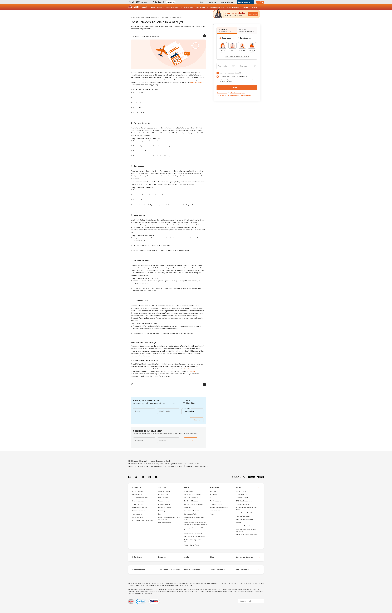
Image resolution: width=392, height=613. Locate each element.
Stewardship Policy (190, 514)
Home (133, 18)
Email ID (162, 440)
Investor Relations (227, 2)
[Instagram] (136, 477)
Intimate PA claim (164, 504)
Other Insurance (233, 7)
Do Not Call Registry (191, 501)
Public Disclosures (216, 504)
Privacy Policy (188, 491)
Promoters (213, 494)
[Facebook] (129, 477)
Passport (192, 371)
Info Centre (212, 2)
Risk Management (216, 501)
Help (201, 2)
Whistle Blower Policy (191, 545)
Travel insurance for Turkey (194, 369)
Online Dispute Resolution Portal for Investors (169, 518)
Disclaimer (187, 507)
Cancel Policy (221, 95)
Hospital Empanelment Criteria (246, 513)
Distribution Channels (243, 504)
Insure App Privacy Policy (192, 494)
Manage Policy (233, 95)
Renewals (245, 7)
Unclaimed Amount (164, 501)
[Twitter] (143, 477)
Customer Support (164, 491)
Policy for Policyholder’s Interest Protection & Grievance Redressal (195, 524)
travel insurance (196, 82)
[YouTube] (149, 477)
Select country (245, 38)
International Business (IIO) (245, 519)
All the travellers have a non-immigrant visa (234, 76)
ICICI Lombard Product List (193, 533)
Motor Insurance (157, 7)
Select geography (228, 38)
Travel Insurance (187, 7)
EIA (159, 514)
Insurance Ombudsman (191, 511)
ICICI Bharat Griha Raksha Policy (143, 520)
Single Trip (225, 30)
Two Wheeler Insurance (140, 498)
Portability (161, 511)
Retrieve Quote (163, 498)
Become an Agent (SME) (244, 526)
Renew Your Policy (164, 507)
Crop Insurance (137, 514)
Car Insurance (137, 494)
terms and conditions (236, 73)
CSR (211, 498)
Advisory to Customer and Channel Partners (196, 529)
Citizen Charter (163, 494)
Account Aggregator (243, 516)
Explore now (253, 14)
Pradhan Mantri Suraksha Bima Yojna (246, 508)
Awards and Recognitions (219, 507)
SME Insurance (201, 7)
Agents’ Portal (241, 491)
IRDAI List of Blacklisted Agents (246, 534)
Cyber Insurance (137, 517)
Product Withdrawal (191, 498)
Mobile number (165, 411)
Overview (213, 491)
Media (212, 514)
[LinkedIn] (156, 477)
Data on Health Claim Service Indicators (246, 530)
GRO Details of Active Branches (194, 536)
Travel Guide (154, 18)
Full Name (139, 440)
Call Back (158, 2)
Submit (197, 420)
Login (260, 2)
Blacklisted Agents (242, 498)
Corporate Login (241, 494)
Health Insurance (172, 7)
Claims (254, 7)
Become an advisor (244, 2)
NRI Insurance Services (139, 507)
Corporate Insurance (217, 7)
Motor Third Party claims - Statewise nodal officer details (194, 541)
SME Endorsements (164, 523)
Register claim (246, 95)
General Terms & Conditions (193, 504)
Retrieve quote (222, 92)
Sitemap (239, 523)
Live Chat (171, 2)
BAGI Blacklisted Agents (244, 501)
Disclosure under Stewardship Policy (194, 518)
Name (137, 411)
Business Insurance (138, 511)
